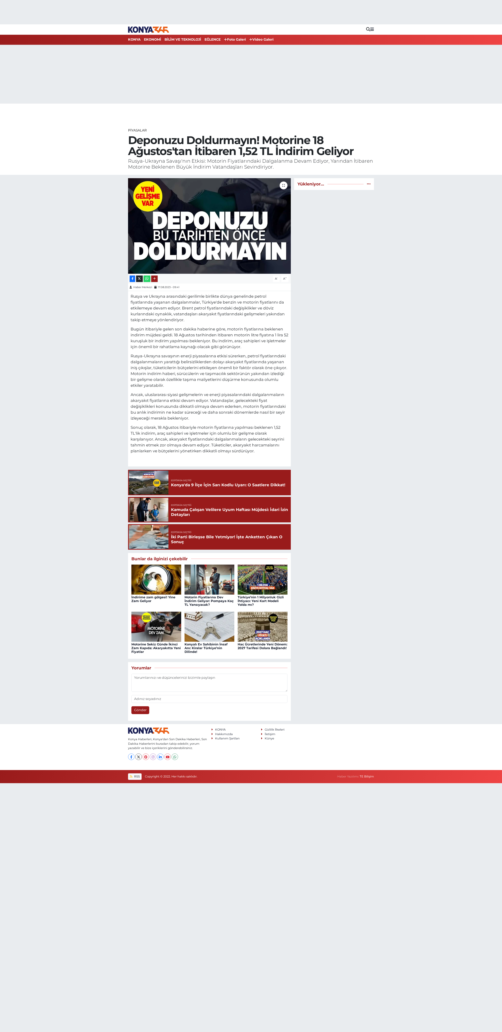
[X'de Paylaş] (139, 279)
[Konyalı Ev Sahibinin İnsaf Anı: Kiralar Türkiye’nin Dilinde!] (209, 626)
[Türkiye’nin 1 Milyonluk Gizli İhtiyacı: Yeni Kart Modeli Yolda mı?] (262, 579)
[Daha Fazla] (154, 279)
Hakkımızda (224, 734)
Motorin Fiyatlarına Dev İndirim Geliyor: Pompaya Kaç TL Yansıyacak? (209, 601)
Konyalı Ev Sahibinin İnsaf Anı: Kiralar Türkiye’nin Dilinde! (206, 648)
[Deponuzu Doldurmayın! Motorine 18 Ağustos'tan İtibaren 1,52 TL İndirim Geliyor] (209, 226)
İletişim (270, 734)
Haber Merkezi (142, 287)
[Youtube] (167, 757)
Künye (269, 738)
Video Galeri (263, 39)
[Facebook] (131, 757)
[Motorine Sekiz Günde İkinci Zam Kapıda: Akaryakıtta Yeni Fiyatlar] (156, 626)
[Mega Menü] (372, 29)
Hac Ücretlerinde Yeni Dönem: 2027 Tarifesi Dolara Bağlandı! (262, 646)
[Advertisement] (251, 74)
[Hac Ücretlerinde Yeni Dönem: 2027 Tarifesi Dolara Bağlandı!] (262, 626)
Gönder (140, 710)
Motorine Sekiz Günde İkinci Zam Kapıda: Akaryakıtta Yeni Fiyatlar (156, 648)
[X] (138, 757)
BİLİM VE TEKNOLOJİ (183, 39)
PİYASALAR (137, 130)
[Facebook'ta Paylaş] (132, 279)
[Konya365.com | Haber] (148, 29)
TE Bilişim (367, 776)
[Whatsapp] (175, 757)
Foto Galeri (236, 39)
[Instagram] (153, 757)
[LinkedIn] (160, 757)
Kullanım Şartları (227, 738)
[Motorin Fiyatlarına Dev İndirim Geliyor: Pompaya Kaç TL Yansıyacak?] (209, 579)
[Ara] (368, 29)
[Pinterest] (146, 757)
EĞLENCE (213, 39)
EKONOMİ (152, 39)
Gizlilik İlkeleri (275, 729)
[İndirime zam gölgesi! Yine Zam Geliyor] (156, 579)
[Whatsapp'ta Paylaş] (147, 279)
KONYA (134, 39)
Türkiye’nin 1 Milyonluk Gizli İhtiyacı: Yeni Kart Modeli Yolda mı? (261, 601)
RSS (136, 776)
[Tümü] (369, 184)
